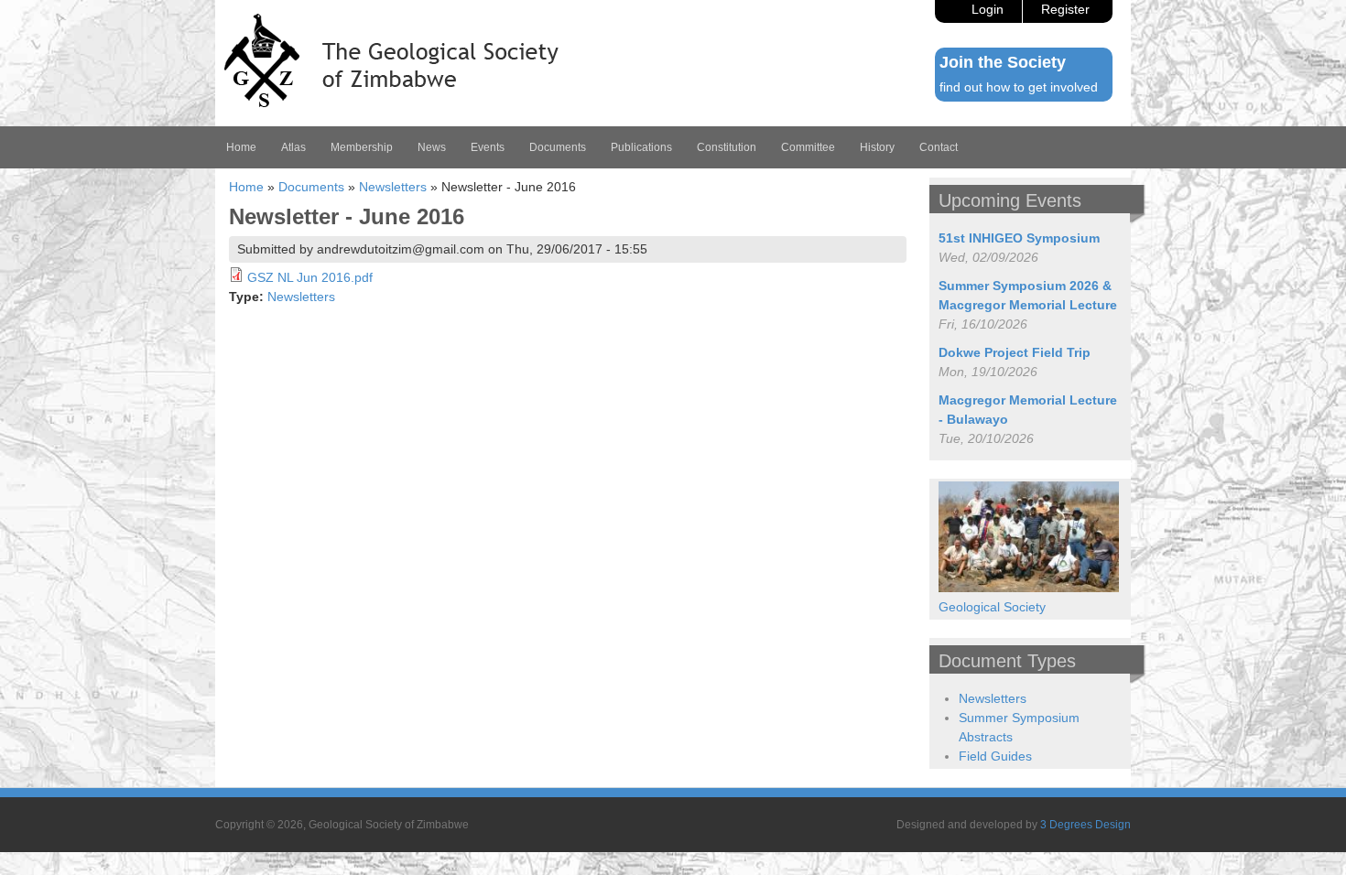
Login (988, 9)
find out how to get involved (1018, 87)
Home (241, 147)
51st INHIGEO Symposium (1019, 238)
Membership (362, 147)
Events (488, 147)
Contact (938, 147)
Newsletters (393, 186)
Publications (641, 147)
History (877, 147)
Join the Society (1002, 62)
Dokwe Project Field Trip (1015, 352)
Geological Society (992, 607)
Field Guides (995, 756)
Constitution (726, 147)
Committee (808, 147)
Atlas (293, 147)
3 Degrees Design (1085, 824)
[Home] (391, 102)
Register (1065, 9)
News (432, 147)
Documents (557, 147)
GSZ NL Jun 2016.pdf (310, 277)
